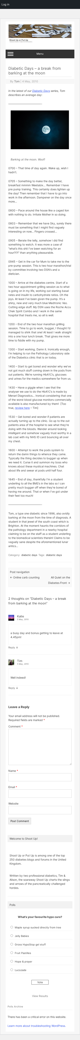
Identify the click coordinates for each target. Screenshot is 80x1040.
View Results (40, 996)
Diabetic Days (41, 90)
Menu (40, 53)
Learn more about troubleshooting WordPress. (37, 1025)
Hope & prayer (23, 961)
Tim (19, 661)
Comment (15, 726)
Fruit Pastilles (23, 953)
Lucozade (20, 970)
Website (13, 803)
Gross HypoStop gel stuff (30, 944)
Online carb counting (25, 577)
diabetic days (29, 555)
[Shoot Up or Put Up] (40, 41)
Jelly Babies (22, 935)
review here (22, 407)
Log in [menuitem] (5, 4)
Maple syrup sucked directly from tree (38, 927)
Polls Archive (15, 1006)
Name (13, 770)
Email (12, 787)
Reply (11, 647)
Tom (17, 81)
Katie (20, 616)
